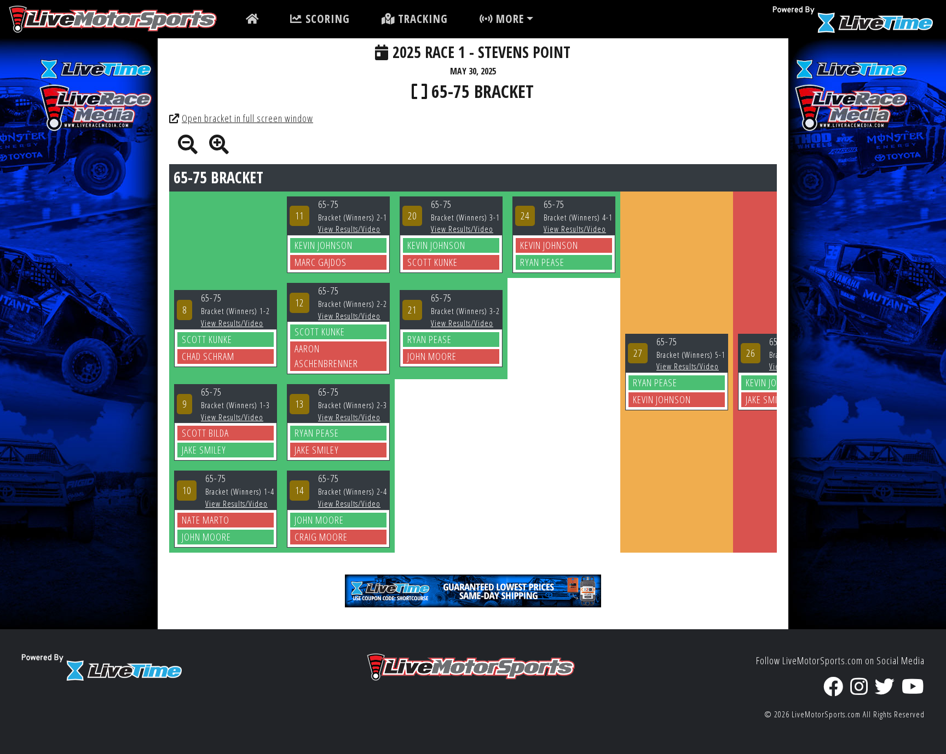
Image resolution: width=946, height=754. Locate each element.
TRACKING (421, 18)
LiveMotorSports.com (826, 714)
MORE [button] (508, 18)
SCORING (326, 18)
